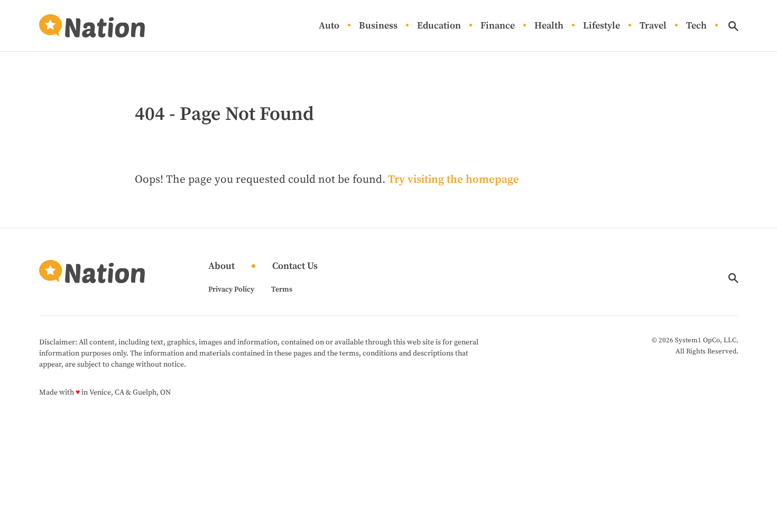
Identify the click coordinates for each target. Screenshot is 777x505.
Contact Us (295, 266)
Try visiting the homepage (453, 179)
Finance (497, 26)
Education (439, 26)
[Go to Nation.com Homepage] (92, 26)
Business (378, 26)
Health (548, 26)
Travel (653, 26)
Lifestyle (601, 26)
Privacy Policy (231, 289)
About (221, 266)
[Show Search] (733, 26)
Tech (696, 26)
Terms (281, 289)
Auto (329, 26)
